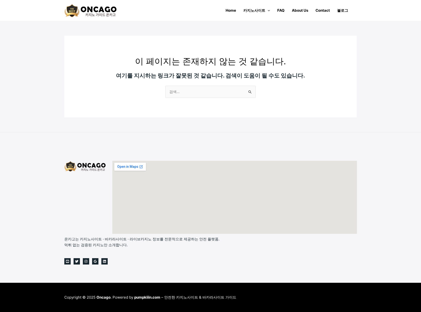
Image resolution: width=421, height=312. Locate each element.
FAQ (281, 10)
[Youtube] (67, 261)
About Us (300, 10)
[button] (267, 10)
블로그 (342, 10)
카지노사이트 (254, 10)
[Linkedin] (104, 261)
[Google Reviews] (95, 261)
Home (231, 10)
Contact (323, 10)
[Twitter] (77, 261)
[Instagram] (86, 261)
